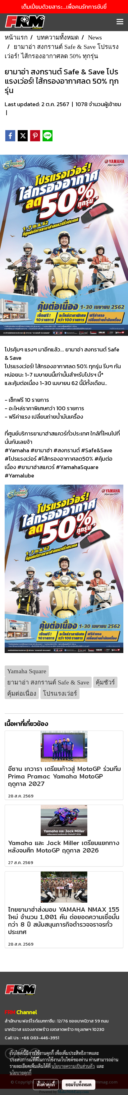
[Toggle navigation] (120, 22)
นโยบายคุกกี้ (20, 1072)
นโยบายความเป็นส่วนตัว (73, 1066)
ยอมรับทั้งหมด (79, 1084)
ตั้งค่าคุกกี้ (46, 1084)
